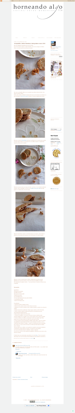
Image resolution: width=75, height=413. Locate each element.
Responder (17, 349)
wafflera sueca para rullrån (36, 188)
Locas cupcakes (49, 37)
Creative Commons (40, 402)
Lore (16, 345)
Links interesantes (57, 37)
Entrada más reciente (17, 377)
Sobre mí (25, 37)
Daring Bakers (24, 140)
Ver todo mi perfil (54, 50)
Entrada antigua (45, 377)
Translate (59, 130)
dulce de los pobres (24, 96)
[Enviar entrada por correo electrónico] (34, 338)
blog (36, 335)
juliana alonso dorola (22, 353)
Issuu (52, 143)
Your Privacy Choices (41, 405)
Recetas (33, 37)
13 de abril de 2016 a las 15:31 (34, 353)
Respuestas (19, 351)
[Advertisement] (37, 28)
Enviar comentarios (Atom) (23, 379)
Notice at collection (30, 405)
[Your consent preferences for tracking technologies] (73, 411)
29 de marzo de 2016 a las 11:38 (24, 345)
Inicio (17, 37)
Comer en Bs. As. (41, 37)
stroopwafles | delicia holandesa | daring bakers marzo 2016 (29, 43)
